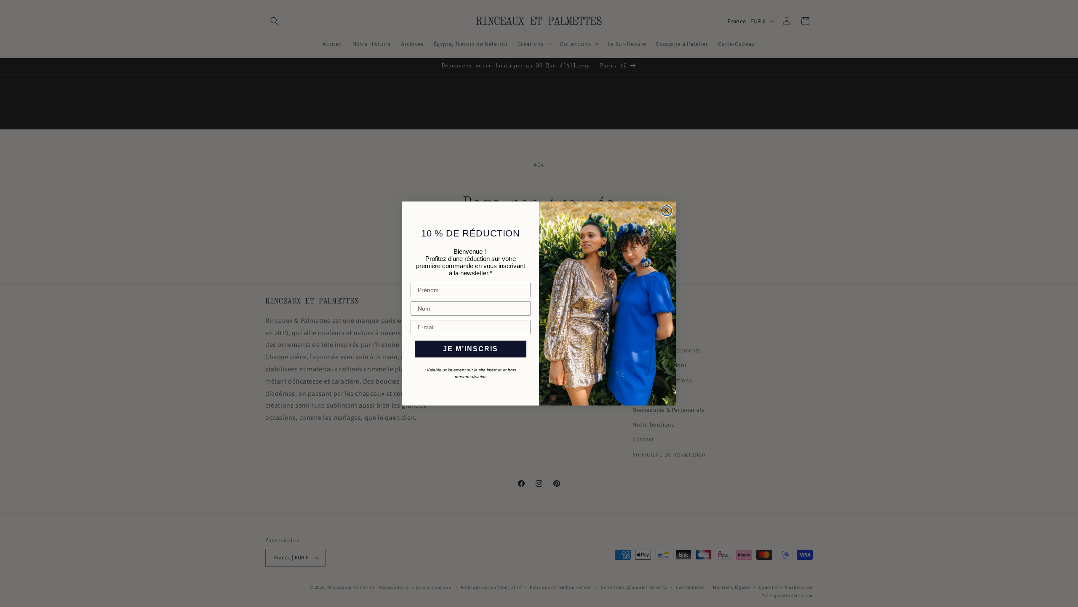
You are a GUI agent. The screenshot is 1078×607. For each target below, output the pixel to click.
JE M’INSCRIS (470, 348)
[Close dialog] (667, 211)
